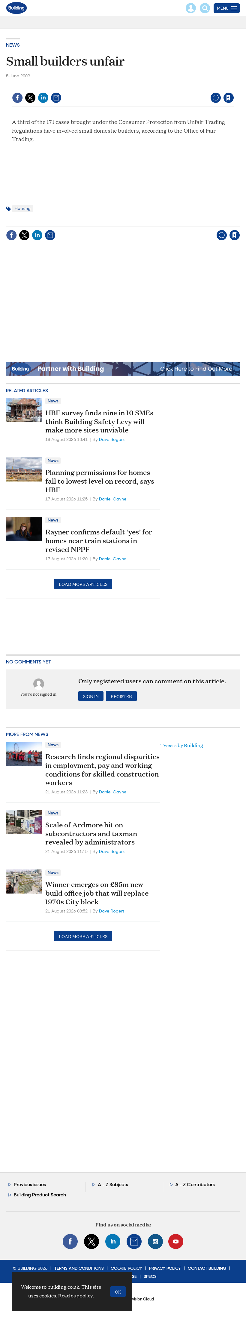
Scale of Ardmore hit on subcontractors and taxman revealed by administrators (91, 833)
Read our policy (75, 1295)
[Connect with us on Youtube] (176, 1241)
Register (121, 696)
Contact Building (207, 1268)
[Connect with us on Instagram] (155, 1241)
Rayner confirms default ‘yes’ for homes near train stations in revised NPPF (98, 540)
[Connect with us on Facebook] (70, 1241)
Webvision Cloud (138, 1299)
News (13, 45)
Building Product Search (40, 1195)
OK (118, 1291)
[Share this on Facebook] (17, 97)
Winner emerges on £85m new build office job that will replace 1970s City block (96, 892)
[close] (233, 85)
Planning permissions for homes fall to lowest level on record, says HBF (99, 480)
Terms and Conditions (79, 1268)
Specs (150, 1276)
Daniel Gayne (113, 499)
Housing (23, 208)
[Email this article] (56, 97)
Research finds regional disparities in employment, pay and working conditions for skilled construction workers (102, 769)
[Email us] (134, 1241)
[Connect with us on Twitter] (91, 1241)
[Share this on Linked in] (43, 97)
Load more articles (83, 584)
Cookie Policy (126, 1268)
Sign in (153, 85)
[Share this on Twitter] (30, 97)
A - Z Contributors (195, 1184)
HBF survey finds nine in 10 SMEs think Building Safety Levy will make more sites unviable (99, 421)
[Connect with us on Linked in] (113, 1241)
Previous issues (30, 1184)
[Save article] (228, 97)
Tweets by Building (181, 745)
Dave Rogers (111, 439)
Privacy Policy (165, 1268)
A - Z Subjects (113, 1184)
